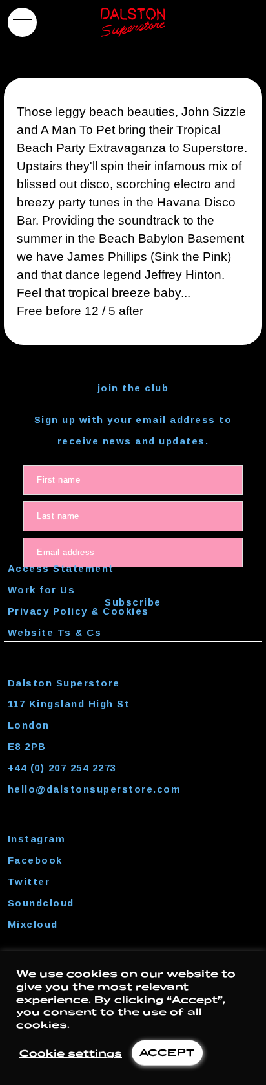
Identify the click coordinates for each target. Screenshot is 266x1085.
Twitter (29, 881)
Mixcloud (33, 924)
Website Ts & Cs (54, 632)
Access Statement (61, 568)
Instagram (36, 838)
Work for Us (41, 589)
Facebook (35, 860)
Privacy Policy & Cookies (78, 611)
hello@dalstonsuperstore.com (94, 789)
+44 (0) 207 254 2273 (62, 767)
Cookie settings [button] (70, 1052)
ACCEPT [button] (167, 1052)
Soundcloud (41, 902)
